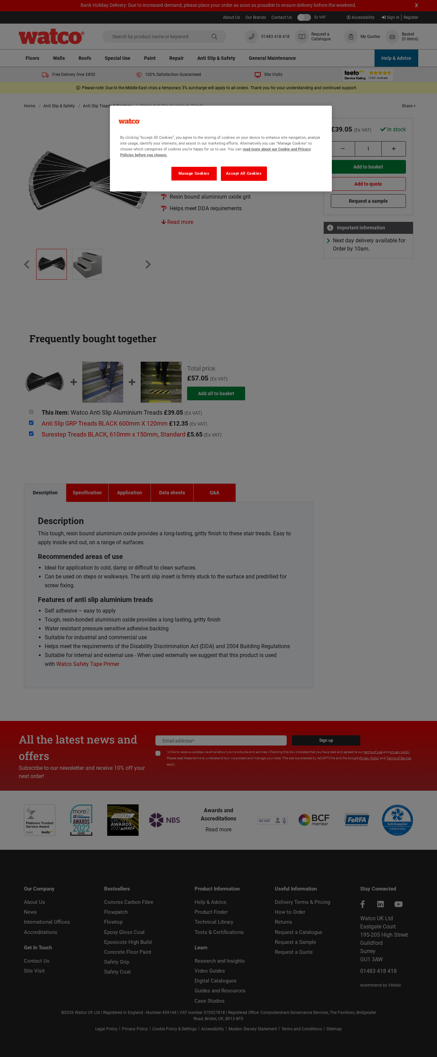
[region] (221, 148)
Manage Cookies (194, 173)
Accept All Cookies (244, 173)
